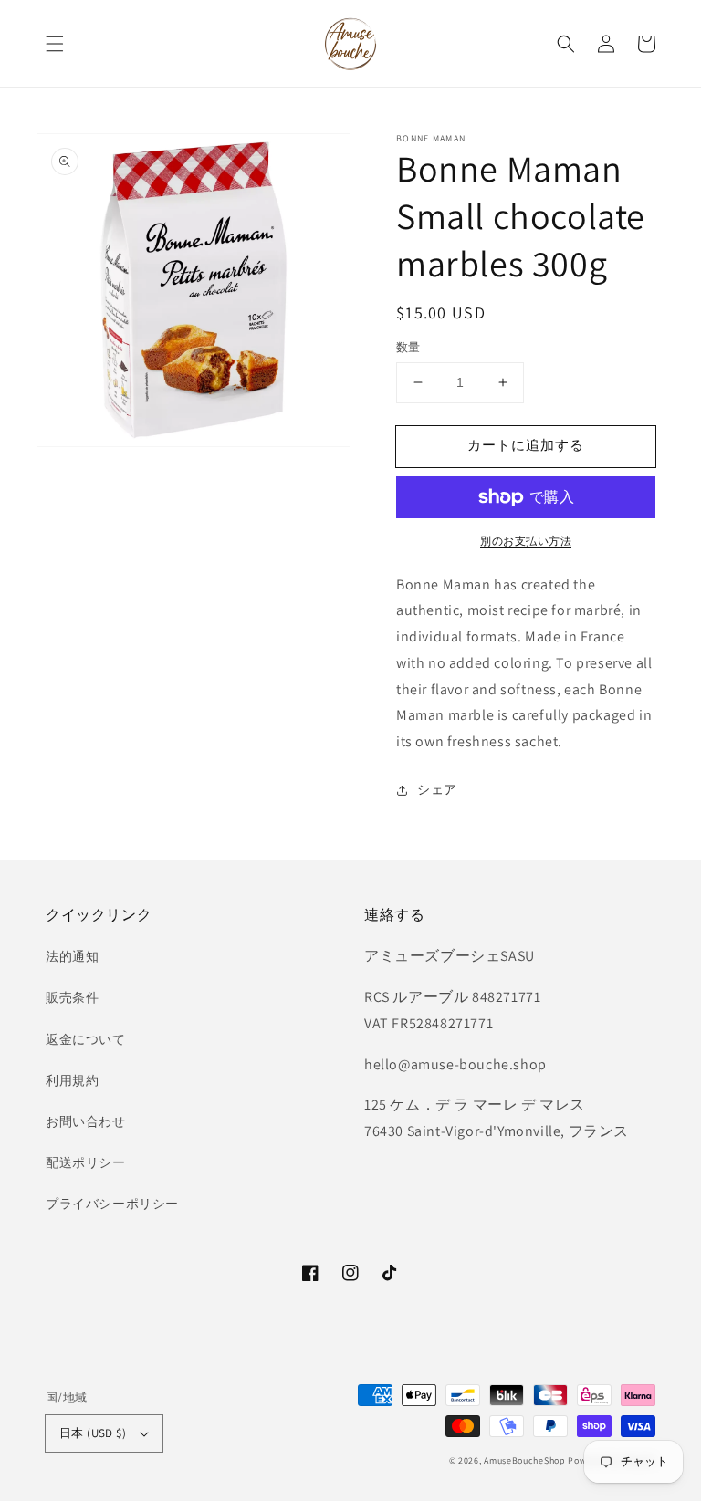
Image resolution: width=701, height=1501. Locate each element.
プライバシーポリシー (112, 1203)
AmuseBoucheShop (525, 1460)
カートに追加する (525, 444)
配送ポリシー (86, 1162)
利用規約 (72, 1080)
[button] (55, 44)
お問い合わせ (86, 1121)
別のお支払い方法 (525, 540)
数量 (408, 347)
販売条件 (72, 997)
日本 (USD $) (92, 1433)
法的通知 (72, 956)
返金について (86, 1039)
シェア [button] (437, 789)
